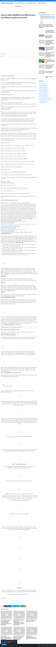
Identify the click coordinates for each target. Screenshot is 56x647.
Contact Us (8, 0)
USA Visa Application (43, 102)
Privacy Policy (13, 0)
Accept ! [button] (4, 644)
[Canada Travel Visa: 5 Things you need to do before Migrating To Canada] (42, 48)
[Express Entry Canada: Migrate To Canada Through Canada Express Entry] (19, 631)
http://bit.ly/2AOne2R (10, 185)
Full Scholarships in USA (44, 95)
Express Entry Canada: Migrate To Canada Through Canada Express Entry (18, 638)
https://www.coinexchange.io (7, 224)
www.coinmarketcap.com (7, 204)
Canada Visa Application (44, 89)
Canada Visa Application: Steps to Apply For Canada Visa (31, 637)
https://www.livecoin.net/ (31, 224)
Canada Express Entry (43, 85)
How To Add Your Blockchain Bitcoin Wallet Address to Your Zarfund (46, 26)
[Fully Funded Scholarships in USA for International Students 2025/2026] (6, 631)
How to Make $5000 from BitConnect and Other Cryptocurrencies (50, 31)
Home (2, 0)
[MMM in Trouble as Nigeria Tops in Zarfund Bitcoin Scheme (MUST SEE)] (42, 61)
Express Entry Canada (43, 93)
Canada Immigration (43, 87)
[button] (52, 3)
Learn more (8, 642)
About (5, 0)
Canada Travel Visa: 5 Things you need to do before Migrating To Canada (49, 49)
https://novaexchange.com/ (20, 224)
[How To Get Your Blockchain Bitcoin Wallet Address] (42, 36)
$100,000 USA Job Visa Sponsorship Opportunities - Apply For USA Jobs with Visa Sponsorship (18, 622)
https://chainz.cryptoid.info (7, 229)
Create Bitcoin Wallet (43, 91)
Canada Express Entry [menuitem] (19, 3)
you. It (7, 288)
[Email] (25, 606)
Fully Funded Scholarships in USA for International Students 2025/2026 (6, 638)
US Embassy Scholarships (44, 100)
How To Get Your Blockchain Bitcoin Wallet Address (49, 36)
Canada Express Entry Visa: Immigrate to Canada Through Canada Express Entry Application (6, 622)
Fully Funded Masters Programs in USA (31, 620)
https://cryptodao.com (5, 225)
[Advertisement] (28, 8)
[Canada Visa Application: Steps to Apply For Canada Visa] (31, 631)
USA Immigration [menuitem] (18, 6)
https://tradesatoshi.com (15, 225)
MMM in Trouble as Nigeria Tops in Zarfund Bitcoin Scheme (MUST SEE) (50, 61)
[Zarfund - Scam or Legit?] (42, 77)
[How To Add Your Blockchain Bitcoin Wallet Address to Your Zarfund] (47, 19)
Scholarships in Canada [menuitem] (31, 3)
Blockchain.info (42, 83)
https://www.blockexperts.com (20, 229)
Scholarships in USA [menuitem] (42, 3)
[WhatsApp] (20, 606)
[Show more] (27, 606)
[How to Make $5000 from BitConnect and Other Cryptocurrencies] (42, 31)
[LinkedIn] (23, 606)
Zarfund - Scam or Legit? (49, 77)
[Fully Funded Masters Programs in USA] (31, 615)
